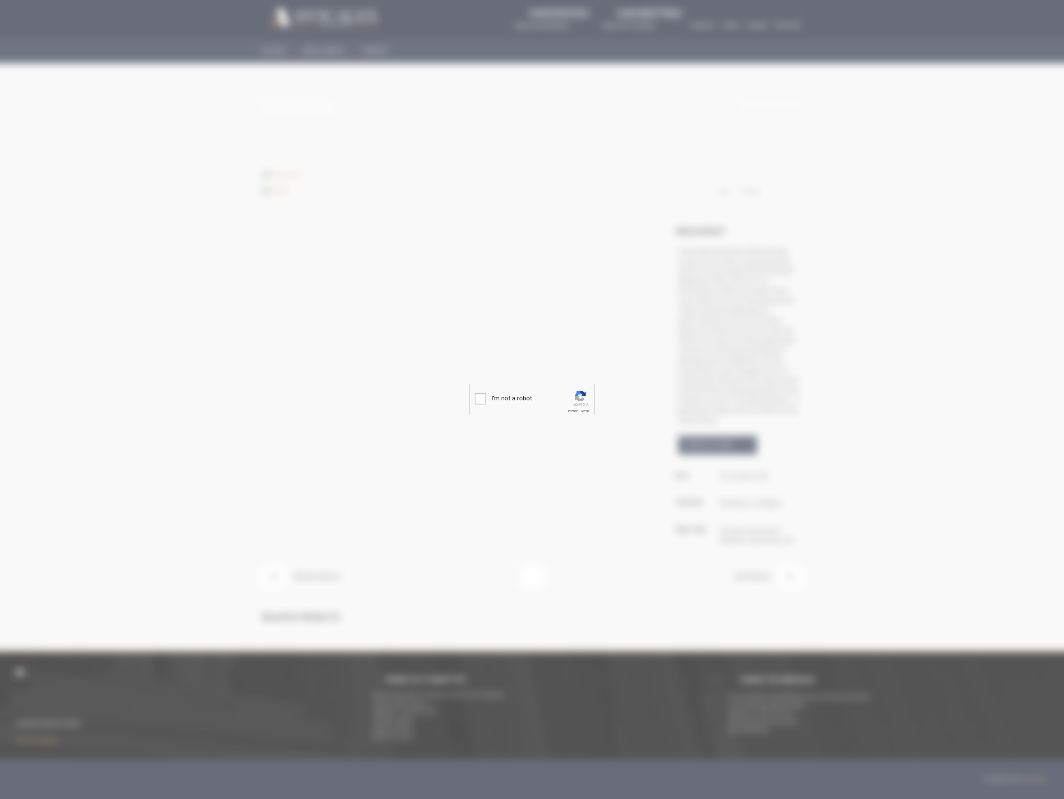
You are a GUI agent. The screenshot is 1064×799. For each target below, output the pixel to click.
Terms (584, 411)
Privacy (573, 411)
